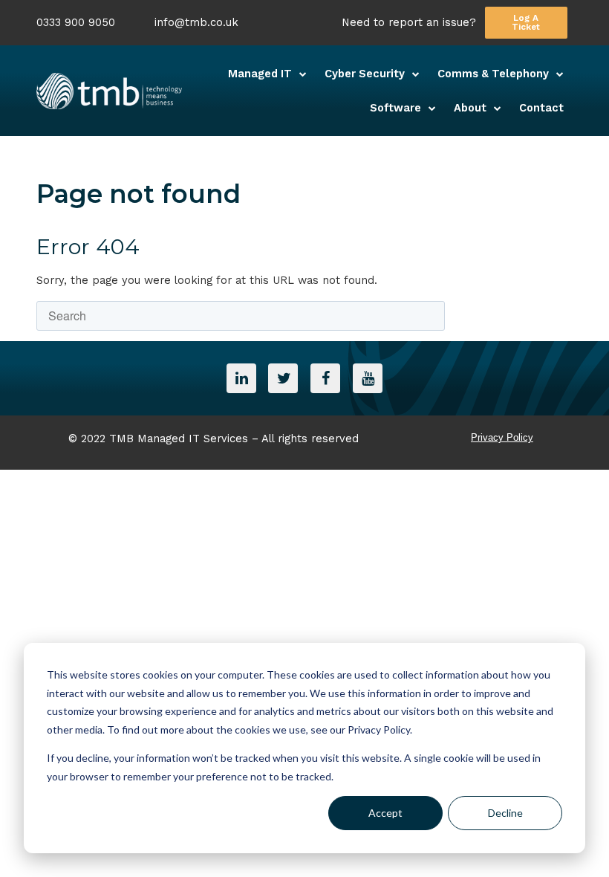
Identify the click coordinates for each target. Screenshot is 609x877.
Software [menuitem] (395, 107)
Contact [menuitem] (541, 107)
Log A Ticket (526, 22)
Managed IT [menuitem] (260, 73)
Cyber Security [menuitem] (365, 73)
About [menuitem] (470, 107)
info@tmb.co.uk (196, 22)
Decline (505, 812)
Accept (385, 812)
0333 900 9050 (75, 22)
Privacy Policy (502, 437)
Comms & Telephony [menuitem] (493, 73)
